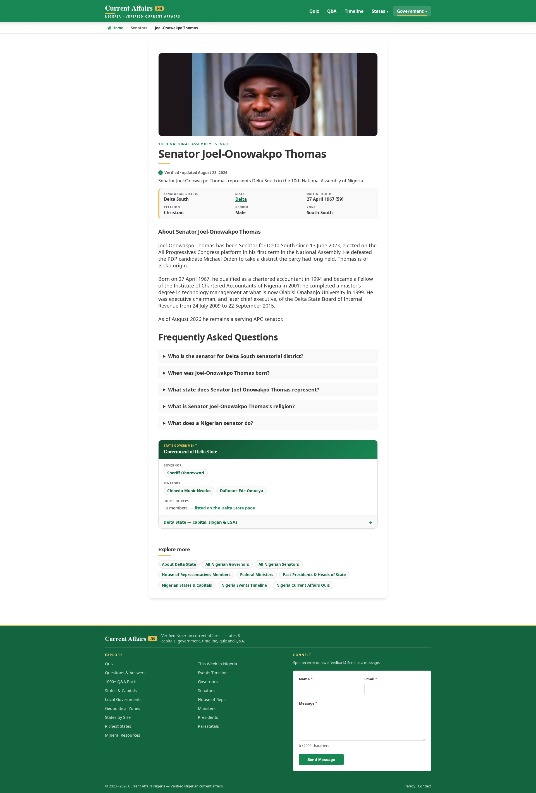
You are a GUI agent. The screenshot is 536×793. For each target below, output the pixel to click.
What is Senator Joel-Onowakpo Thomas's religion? (231, 406)
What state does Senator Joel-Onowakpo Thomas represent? (243, 389)
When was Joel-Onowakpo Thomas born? (219, 372)
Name (306, 678)
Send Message (321, 759)
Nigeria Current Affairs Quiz (303, 585)
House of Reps (212, 699)
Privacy (409, 786)
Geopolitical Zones (122, 708)
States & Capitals (121, 690)
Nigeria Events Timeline (244, 585)
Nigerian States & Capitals (187, 585)
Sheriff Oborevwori (185, 472)
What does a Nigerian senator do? (210, 423)
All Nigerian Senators (279, 564)
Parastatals (208, 726)
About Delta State (179, 564)
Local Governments (123, 699)
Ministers (207, 708)
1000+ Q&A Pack (120, 681)
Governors (208, 681)
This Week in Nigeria (217, 663)
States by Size (118, 717)
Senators (206, 690)
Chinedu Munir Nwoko (189, 490)
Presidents (208, 717)
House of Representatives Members (196, 574)
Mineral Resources (122, 735)
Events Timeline (213, 672)
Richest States (118, 726)
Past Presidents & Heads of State (314, 574)
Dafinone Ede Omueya (241, 490)
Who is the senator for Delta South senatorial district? (235, 356)
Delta (241, 199)
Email (370, 678)
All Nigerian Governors (227, 564)
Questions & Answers (125, 672)
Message (308, 703)
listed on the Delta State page (225, 508)
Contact (424, 786)
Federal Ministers (256, 574)
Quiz (109, 663)
